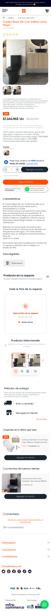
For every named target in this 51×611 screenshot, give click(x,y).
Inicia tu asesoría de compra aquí (37, 189)
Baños (11, 18)
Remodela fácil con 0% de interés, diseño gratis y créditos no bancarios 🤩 (25, 3)
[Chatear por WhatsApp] (44, 604)
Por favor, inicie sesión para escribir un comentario (25, 520)
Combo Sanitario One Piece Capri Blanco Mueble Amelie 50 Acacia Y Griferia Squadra (35, 441)
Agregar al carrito (34, 169)
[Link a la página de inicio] (4, 17)
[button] (6, 152)
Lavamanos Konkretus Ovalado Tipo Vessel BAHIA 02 (34, 479)
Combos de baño (26, 18)
